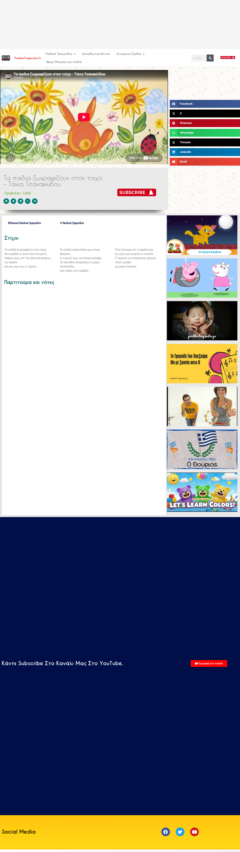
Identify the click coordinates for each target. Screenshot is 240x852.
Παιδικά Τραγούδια (59, 54)
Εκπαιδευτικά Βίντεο (96, 54)
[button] (6, 201)
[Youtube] (194, 831)
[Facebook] (165, 831)
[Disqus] (83, 335)
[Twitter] (180, 831)
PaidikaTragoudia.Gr (27, 58)
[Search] (210, 58)
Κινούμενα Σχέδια (129, 54)
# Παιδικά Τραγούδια (72, 223)
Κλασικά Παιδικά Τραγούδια (25, 223)
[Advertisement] (105, 24)
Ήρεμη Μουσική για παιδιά (64, 62)
